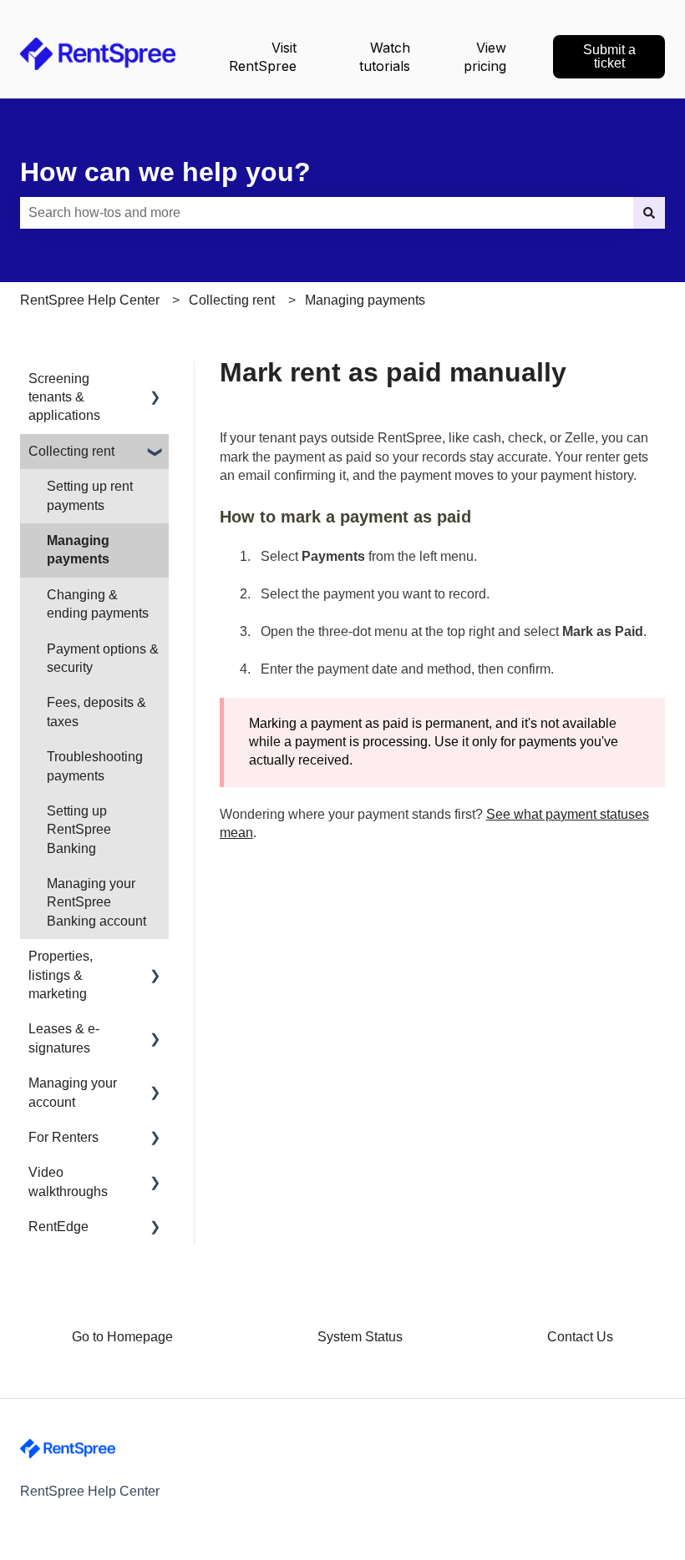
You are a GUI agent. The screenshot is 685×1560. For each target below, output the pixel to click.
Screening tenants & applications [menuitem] (64, 397)
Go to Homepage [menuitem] (122, 1337)
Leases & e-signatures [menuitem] (63, 1038)
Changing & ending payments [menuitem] (98, 604)
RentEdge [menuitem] (58, 1226)
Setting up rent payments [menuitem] (90, 495)
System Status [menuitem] (360, 1337)
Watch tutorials (384, 56)
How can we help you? (165, 172)
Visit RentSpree (263, 56)
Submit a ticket (609, 56)
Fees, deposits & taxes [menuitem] (96, 711)
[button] (155, 380)
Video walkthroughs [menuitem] (68, 1181)
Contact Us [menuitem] (580, 1337)
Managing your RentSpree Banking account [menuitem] (96, 902)
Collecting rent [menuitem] (71, 451)
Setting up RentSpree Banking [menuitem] (79, 830)
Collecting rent (232, 300)
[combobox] (326, 213)
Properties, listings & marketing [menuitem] (60, 975)
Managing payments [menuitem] (78, 549)
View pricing (485, 56)
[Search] (649, 213)
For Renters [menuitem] (63, 1137)
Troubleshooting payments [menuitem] (95, 766)
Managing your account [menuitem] (72, 1092)
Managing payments (365, 300)
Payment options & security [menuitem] (103, 658)
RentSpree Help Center (90, 300)
